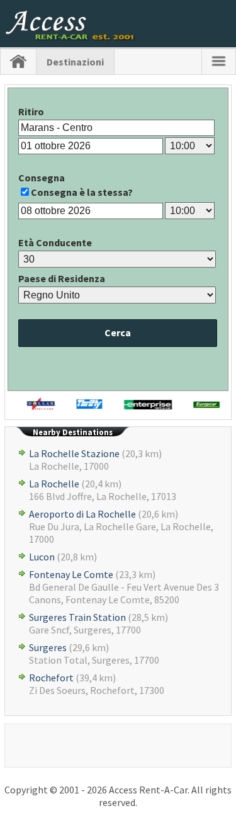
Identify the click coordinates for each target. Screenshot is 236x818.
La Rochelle (54, 483)
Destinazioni (75, 61)
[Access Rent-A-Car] (70, 37)
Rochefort (51, 677)
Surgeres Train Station (77, 617)
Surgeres (48, 647)
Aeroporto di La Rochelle (82, 514)
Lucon (42, 556)
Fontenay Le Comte (71, 574)
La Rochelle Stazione (74, 453)
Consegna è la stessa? (82, 192)
